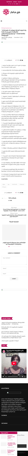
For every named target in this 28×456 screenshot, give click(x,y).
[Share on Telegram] (20, 60)
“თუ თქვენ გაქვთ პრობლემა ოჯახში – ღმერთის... (11, 444)
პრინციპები (22, 184)
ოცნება (3, 184)
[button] (3, 235)
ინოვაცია (4, 186)
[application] (14, 363)
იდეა (9, 184)
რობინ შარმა (14, 184)
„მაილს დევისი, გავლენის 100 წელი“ (10, 340)
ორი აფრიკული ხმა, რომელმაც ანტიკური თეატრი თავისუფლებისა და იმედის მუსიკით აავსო (13, 336)
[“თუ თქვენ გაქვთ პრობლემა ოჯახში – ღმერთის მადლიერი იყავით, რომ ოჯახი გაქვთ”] (4, 444)
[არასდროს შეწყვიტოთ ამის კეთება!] (4, 437)
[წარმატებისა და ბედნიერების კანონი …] (4, 451)
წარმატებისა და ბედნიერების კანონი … (11, 451)
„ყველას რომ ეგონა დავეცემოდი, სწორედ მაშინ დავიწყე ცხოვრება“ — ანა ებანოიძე (12, 323)
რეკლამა (20, 1)
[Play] (3, 376)
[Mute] (22, 376)
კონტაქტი (15, 1)
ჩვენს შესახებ (9, 1)
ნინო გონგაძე (8, 37)
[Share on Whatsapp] (19, 60)
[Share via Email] (22, 60)
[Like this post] (16, 60)
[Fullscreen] (24, 376)
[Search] (26, 21)
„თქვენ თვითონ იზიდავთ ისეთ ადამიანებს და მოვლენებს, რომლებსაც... (14, 243)
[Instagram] (12, 3)
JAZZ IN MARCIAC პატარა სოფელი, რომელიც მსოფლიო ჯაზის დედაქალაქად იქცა (12, 332)
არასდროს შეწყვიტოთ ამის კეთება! (11, 437)
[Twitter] (10, 3)
